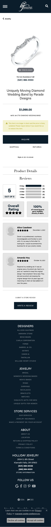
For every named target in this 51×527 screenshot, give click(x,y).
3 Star (22, 191)
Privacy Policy (25, 444)
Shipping (14, 147)
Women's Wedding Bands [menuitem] (25, 376)
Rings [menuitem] (25, 383)
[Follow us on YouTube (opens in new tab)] (34, 486)
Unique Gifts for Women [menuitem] (25, 403)
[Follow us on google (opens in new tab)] (17, 486)
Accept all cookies (35, 520)
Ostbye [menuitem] (25, 350)
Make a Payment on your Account (25, 422)
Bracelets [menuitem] (26, 393)
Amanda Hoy (23, 257)
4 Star (22, 188)
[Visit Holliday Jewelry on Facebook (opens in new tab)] (21, 486)
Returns (37, 147)
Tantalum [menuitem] (25, 357)
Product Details (25, 170)
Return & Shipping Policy (25, 441)
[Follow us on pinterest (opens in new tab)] (29, 486)
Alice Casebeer (24, 227)
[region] (25, 50)
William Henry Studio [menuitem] (25, 361)
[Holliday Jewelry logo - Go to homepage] (25, 6)
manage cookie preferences (27, 513)
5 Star (22, 186)
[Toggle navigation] (5, 6)
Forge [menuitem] (25, 344)
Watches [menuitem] (25, 396)
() (43, 186)
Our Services (25, 415)
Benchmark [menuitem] (25, 337)
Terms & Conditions (25, 447)
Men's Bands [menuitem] (26, 379)
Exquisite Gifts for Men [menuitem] (25, 400)
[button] (46, 6)
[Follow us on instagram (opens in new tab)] (25, 486)
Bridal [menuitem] (25, 373)
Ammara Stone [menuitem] (26, 333)
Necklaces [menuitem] (25, 390)
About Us (25, 434)
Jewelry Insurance (25, 418)
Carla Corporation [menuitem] (25, 340)
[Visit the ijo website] (30, 500)
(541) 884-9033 (25, 79)
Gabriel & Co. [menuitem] (25, 347)
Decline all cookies (16, 520)
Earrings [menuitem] (25, 386)
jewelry (8, 18)
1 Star (22, 197)
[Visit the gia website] (21, 500)
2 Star (22, 194)
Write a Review (25, 305)
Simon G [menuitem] (25, 354)
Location (25, 437)
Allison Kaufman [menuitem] (25, 330)
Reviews (25, 178)
